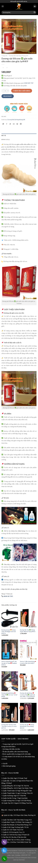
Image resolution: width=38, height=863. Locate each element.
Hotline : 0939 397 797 (23, 855)
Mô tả (3, 135)
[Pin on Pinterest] (17, 124)
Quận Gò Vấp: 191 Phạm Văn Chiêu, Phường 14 (19, 815)
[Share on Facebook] (6, 124)
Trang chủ (4, 55)
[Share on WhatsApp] (3, 124)
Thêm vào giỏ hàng (21, 91)
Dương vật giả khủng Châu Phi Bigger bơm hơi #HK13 (8, 631)
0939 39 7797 (8, 596)
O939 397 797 (28, 83)
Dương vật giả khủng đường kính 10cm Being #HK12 (27, 726)
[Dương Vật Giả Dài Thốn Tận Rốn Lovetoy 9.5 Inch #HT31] (9, 713)
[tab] (19, 135)
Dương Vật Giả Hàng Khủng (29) (18, 55)
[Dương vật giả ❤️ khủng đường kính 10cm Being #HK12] (28, 713)
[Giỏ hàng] (34, 6)
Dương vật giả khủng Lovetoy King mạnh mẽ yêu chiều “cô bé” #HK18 (27, 694)
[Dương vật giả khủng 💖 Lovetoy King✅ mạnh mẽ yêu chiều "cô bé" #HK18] (28, 681)
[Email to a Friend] (13, 124)
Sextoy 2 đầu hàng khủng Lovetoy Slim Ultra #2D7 (27, 662)
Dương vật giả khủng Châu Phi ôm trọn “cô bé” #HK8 (9, 694)
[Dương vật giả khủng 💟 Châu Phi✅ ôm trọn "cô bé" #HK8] (9, 681)
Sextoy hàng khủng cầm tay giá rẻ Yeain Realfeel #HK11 (9, 663)
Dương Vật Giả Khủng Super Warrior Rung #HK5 (27, 630)
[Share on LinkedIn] (20, 124)
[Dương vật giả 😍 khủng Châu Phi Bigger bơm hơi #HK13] (9, 618)
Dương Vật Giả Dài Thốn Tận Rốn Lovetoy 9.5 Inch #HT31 (9, 726)
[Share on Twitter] (10, 124)
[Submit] (34, 12)
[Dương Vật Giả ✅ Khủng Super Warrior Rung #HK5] (28, 618)
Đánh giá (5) (5, 139)
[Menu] (2, 6)
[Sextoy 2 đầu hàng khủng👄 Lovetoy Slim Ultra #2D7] (28, 649)
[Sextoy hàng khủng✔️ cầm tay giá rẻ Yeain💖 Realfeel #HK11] (9, 649)
